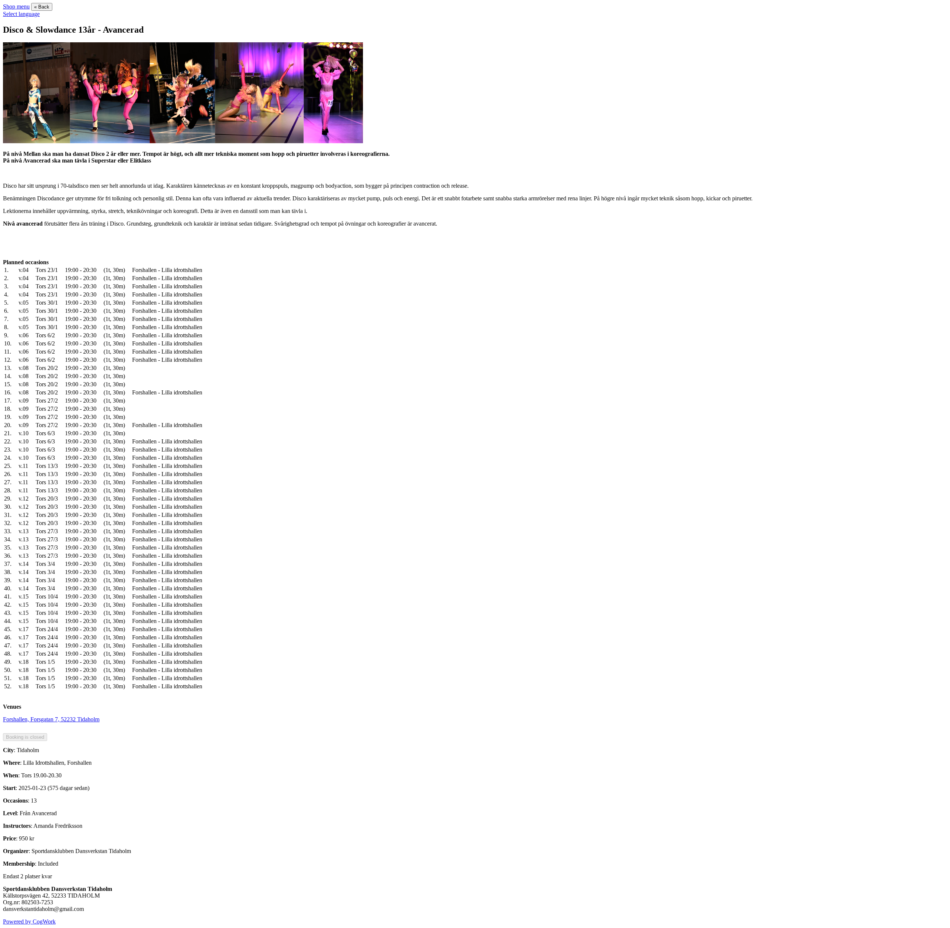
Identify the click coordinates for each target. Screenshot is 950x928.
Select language (21, 14)
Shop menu (16, 6)
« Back (41, 7)
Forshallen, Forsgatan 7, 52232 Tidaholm (51, 719)
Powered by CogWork (29, 921)
